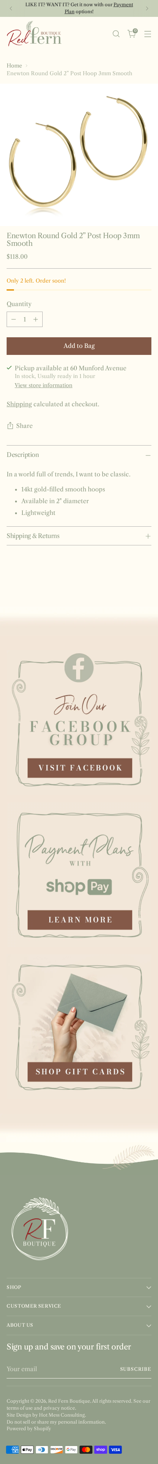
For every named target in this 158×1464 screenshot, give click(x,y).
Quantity (19, 304)
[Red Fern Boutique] (34, 33)
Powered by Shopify (29, 1428)
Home (14, 65)
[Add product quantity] (35, 319)
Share (24, 425)
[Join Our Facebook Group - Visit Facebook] (79, 722)
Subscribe (136, 1369)
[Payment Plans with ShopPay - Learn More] (79, 874)
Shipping (19, 404)
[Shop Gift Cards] (79, 1026)
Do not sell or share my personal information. (56, 1422)
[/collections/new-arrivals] (79, 621)
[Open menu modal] (147, 33)
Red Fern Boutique (69, 1401)
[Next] (147, 8)
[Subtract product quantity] (13, 319)
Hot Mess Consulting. (62, 1415)
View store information (43, 385)
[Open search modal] (115, 33)
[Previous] (11, 8)
